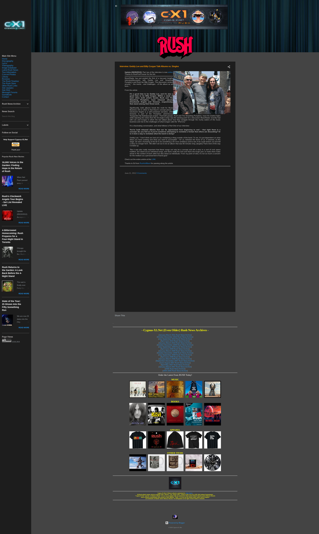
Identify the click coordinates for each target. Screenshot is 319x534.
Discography (7, 61)
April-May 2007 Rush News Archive (175, 365)
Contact (5, 97)
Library (5, 77)
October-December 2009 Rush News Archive (175, 345)
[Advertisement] (175, 506)
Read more (24, 189)
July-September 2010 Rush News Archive (175, 339)
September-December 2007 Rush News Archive (175, 361)
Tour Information (9, 72)
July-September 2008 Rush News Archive (175, 355)
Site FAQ (6, 90)
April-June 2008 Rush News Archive (175, 357)
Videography (7, 65)
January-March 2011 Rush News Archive (175, 335)
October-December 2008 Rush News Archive (175, 353)
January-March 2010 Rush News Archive (175, 343)
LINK (154, 159)
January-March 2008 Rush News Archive (175, 359)
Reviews (6, 79)
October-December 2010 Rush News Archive (175, 337)
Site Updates (7, 88)
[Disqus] (175, 208)
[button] (228, 67)
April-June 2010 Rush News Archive (175, 341)
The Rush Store (9, 83)
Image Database (9, 68)
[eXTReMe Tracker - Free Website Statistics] (175, 518)
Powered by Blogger (176, 523)
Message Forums (9, 92)
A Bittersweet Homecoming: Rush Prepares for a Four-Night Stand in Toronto (12, 236)
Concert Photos (9, 74)
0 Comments (142, 173)
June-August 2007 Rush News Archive (175, 363)
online (170, 72)
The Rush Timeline (10, 81)
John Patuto (189, 493)
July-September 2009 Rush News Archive (175, 347)
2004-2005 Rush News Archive (175, 371)
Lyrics (4, 63)
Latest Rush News (10, 70)
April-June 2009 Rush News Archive (175, 349)
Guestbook (7, 95)
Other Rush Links (9, 86)
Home (4, 59)
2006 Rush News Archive (175, 369)
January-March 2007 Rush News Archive (175, 367)
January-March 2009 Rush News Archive (175, 351)
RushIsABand (145, 163)
